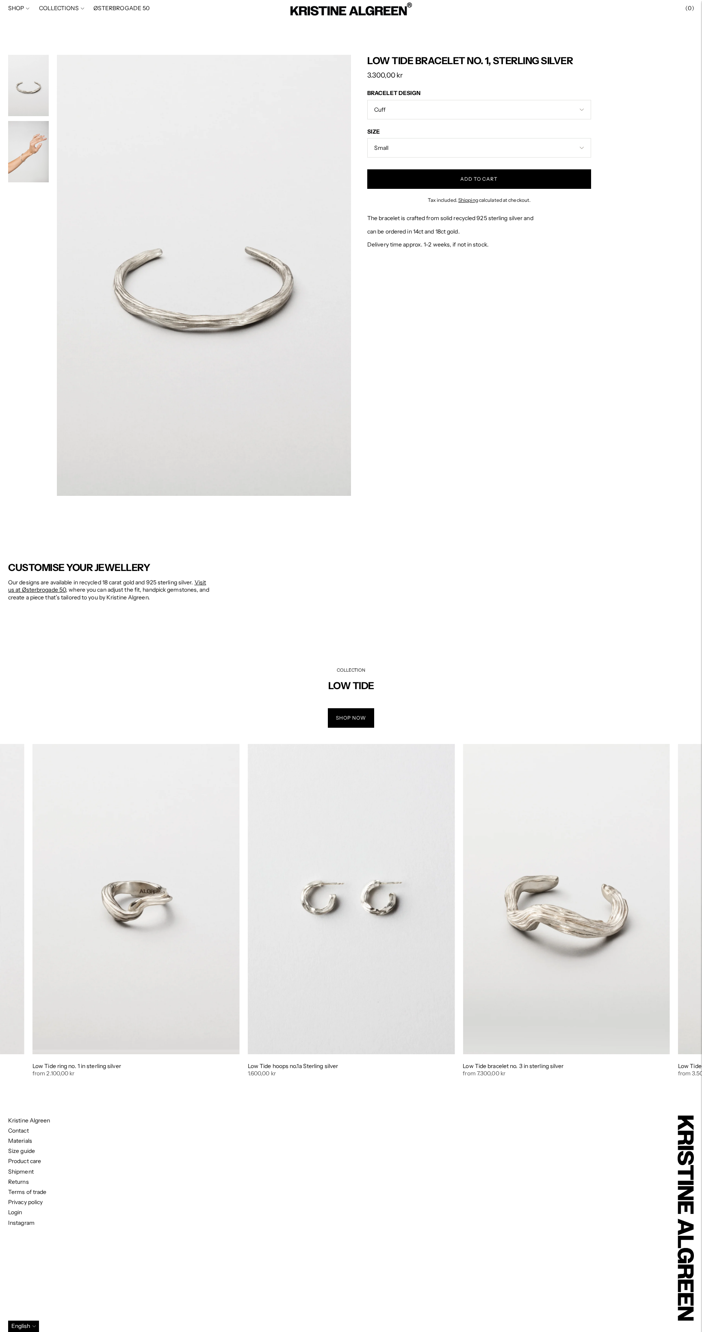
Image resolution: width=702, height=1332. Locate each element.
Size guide (21, 1151)
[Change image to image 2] (28, 151)
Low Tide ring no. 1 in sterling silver (76, 1066)
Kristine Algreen (29, 1120)
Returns (18, 1181)
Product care (24, 1161)
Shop (16, 8)
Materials (20, 1140)
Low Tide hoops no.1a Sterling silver (293, 1066)
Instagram (21, 1222)
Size (373, 131)
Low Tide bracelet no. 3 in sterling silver (513, 1066)
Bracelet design (394, 93)
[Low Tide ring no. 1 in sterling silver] (136, 899)
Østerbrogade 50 (121, 8)
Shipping (468, 200)
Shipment (21, 1171)
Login (15, 1212)
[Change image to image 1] (28, 85)
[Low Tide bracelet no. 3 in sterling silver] (566, 899)
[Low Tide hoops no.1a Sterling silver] (351, 899)
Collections (59, 8)
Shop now (351, 718)
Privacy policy (25, 1202)
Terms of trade (27, 1192)
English (20, 1326)
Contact (18, 1130)
